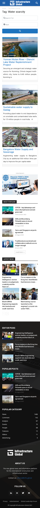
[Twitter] (23, 493)
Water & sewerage (10, 55)
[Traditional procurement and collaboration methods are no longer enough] (7, 244)
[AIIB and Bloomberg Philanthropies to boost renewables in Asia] (7, 222)
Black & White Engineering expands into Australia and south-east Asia (24, 358)
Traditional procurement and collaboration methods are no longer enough (26, 243)
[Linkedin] (11, 493)
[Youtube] (29, 493)
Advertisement (14, 501)
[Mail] (17, 493)
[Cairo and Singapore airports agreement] (7, 233)
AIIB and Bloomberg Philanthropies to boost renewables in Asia (23, 221)
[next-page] (7, 313)
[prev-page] (3, 313)
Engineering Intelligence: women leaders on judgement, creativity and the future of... (10, 282)
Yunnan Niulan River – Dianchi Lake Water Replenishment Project (18, 62)
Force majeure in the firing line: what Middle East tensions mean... (29, 279)
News (4, 274)
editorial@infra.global (24, 478)
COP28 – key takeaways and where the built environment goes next (25, 210)
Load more (19, 252)
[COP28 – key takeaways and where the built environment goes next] (7, 210)
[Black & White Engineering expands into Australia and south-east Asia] (10, 294)
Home (4, 8)
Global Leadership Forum (29, 501)
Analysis (24, 274)
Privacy (5, 501)
